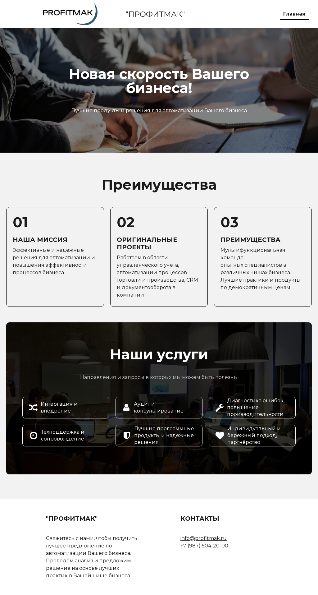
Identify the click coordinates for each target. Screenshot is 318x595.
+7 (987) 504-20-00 (204, 546)
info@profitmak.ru (203, 538)
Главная (294, 14)
